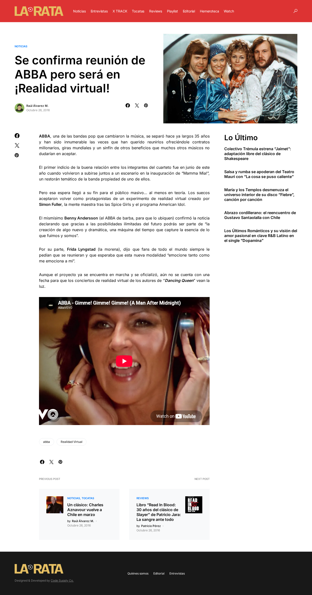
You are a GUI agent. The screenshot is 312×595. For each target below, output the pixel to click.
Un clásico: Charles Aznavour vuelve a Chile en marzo (85, 509)
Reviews (142, 498)
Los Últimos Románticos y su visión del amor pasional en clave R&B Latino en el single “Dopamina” (260, 235)
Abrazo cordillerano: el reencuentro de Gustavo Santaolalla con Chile (260, 215)
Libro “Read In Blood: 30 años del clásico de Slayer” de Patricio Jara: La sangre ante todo (158, 512)
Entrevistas (177, 573)
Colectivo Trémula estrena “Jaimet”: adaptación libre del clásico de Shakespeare (257, 153)
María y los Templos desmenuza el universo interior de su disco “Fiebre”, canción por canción (259, 194)
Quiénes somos (137, 573)
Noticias (21, 46)
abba (46, 442)
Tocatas (88, 498)
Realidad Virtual (71, 442)
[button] (295, 11)
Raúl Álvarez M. (37, 106)
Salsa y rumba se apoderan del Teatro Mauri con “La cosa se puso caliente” (259, 174)
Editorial (159, 573)
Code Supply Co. (62, 580)
